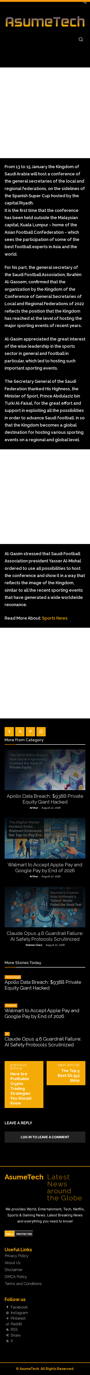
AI (7, 1033)
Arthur (34, 807)
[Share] (7, 1335)
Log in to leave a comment (45, 1137)
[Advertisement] (45, 112)
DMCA (9, 1234)
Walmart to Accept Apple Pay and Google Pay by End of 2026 (45, 867)
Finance (11, 1005)
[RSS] (7, 1330)
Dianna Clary (34, 945)
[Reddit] (7, 1324)
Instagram (19, 1313)
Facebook (19, 1307)
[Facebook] (9, 731)
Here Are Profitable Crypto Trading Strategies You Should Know (20, 1088)
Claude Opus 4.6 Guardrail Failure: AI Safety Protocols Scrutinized (45, 936)
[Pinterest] (30, 731)
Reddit (16, 1324)
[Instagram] (7, 1313)
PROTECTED (24, 1234)
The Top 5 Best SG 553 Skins (69, 1075)
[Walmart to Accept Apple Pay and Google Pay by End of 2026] (45, 838)
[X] (19, 731)
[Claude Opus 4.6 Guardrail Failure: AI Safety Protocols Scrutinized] (45, 907)
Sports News (55, 618)
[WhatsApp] (41, 731)
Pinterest (18, 1318)
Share (15, 1335)
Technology (13, 977)
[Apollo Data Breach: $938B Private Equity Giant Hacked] (45, 769)
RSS (14, 1330)
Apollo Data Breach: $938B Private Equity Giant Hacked (45, 799)
